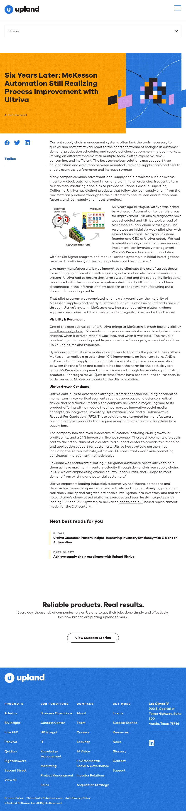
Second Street (16, 770)
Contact (119, 761)
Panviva (11, 742)
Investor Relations (91, 775)
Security (83, 742)
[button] (177, 7)
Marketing (49, 766)
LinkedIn (151, 743)
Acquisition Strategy (93, 785)
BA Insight (12, 723)
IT (42, 742)
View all (11, 780)
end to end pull (131, 502)
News (117, 742)
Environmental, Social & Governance (93, 763)
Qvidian (11, 751)
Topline (10, 159)
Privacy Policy (14, 798)
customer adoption (127, 394)
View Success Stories (93, 638)
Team (81, 723)
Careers (83, 732)
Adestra (11, 713)
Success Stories (125, 723)
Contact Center (53, 723)
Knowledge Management (51, 754)
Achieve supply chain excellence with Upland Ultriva (94, 557)
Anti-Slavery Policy (78, 798)
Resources (121, 732)
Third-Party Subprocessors (44, 798)
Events (118, 713)
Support (119, 770)
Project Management (57, 775)
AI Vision (83, 751)
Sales (45, 785)
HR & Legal (49, 732)
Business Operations (56, 713)
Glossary (119, 751)
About (81, 713)
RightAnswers (15, 761)
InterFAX (11, 732)
